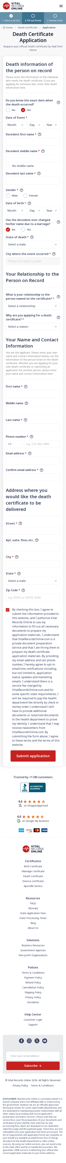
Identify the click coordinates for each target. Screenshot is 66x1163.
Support (33, 1024)
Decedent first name (21, 134)
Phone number (17, 437)
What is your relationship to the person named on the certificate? (30, 297)
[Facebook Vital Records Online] (21, 1040)
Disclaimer (33, 1002)
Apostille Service (33, 886)
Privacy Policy (33, 997)
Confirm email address (22, 470)
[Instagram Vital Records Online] (29, 1040)
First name (14, 386)
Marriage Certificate (33, 871)
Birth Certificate (33, 866)
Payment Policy (33, 977)
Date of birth (16, 203)
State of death (17, 237)
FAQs (33, 903)
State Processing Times (33, 918)
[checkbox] (7, 166)
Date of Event (16, 118)
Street (11, 523)
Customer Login (33, 1019)
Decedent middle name (23, 151)
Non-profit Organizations (33, 955)
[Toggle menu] (62, 6)
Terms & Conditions (33, 972)
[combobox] (33, 261)
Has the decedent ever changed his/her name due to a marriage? (28, 222)
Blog (33, 923)
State (11, 573)
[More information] (58, 102)
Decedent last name (21, 173)
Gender (12, 190)
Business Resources (33, 945)
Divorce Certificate (33, 881)
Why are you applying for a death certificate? (29, 317)
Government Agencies (33, 950)
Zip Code (13, 590)
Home (9, 27)
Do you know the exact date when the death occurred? (29, 102)
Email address (16, 453)
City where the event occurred (28, 254)
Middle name (14, 403)
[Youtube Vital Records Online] (44, 1040)
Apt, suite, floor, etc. (20, 540)
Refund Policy (33, 982)
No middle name (23, 166)
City (10, 557)
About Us (33, 928)
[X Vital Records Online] (36, 1040)
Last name (14, 420)
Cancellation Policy (33, 987)
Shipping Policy (33, 992)
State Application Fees (33, 913)
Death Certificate (27, 27)
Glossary (33, 908)
